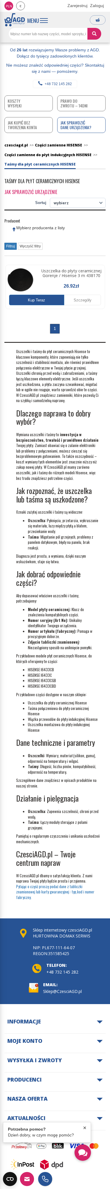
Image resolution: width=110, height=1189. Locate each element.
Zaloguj (97, 5)
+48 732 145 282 (58, 84)
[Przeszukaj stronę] (94, 34)
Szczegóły (83, 300)
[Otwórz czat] (83, 1152)
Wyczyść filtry (30, 246)
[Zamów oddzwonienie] (45, 1179)
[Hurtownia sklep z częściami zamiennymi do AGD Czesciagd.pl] (14, 19)
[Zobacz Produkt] (20, 280)
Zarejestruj (77, 5)
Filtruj (10, 246)
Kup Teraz (36, 300)
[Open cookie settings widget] (10, 1179)
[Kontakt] (27, 1179)
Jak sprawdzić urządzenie (30, 191)
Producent (12, 221)
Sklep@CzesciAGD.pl (62, 991)
